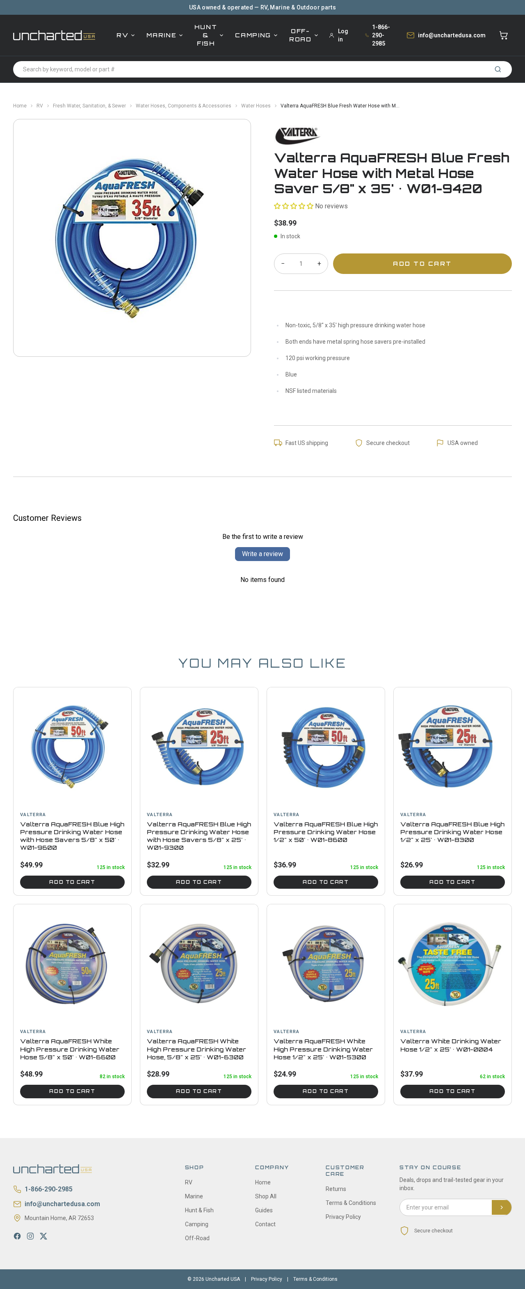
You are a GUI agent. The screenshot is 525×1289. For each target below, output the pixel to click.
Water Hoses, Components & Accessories (183, 106)
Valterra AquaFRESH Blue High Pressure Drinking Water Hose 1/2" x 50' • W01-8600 (326, 832)
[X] (43, 1236)
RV (122, 35)
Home (20, 106)
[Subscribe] (501, 1207)
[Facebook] (17, 1236)
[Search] (498, 69)
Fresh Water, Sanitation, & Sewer (89, 106)
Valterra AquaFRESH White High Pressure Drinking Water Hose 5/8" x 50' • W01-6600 (69, 1049)
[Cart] (503, 35)
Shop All (265, 1196)
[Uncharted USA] (54, 35)
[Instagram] (30, 1236)
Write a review (262, 554)
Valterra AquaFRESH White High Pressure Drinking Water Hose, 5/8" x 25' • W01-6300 (196, 1049)
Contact (265, 1224)
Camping (253, 35)
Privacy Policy (343, 1217)
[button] (293, 206)
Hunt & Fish (205, 35)
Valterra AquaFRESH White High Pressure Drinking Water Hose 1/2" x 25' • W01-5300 (323, 1049)
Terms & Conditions (351, 1203)
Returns (336, 1189)
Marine (161, 35)
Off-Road (300, 35)
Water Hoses (256, 106)
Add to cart (72, 882)
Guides (264, 1210)
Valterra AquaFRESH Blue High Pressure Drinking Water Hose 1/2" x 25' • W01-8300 (452, 832)
